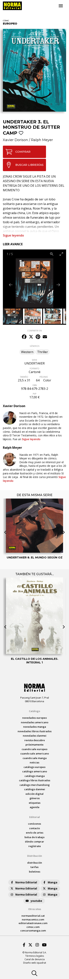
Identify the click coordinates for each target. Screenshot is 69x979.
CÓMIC (6, 20)
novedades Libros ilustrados (35, 731)
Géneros (35, 798)
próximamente (34, 744)
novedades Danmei (34, 735)
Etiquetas (34, 802)
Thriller (42, 352)
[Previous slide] (11, 284)
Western (27, 352)
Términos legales (34, 956)
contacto (34, 828)
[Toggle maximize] (61, 253)
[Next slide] (58, 284)
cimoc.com (32, 927)
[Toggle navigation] (60, 6)
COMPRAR (22, 151)
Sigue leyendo (13, 235)
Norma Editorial (26, 882)
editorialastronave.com (33, 923)
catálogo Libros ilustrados (34, 780)
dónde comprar (34, 841)
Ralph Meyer (42, 140)
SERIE (34, 360)
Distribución (34, 856)
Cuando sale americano (34, 753)
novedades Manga (34, 726)
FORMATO (34, 368)
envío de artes (34, 832)
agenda (34, 807)
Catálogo (34, 711)
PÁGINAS (43, 377)
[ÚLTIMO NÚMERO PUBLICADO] (34, 515)
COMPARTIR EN (34, 330)
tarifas (34, 867)
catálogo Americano (34, 771)
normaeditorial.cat (33, 915)
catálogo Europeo (34, 767)
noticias (34, 762)
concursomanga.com (33, 930)
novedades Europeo (34, 717)
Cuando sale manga (35, 758)
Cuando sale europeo (34, 749)
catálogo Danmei (34, 789)
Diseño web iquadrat (34, 962)
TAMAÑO (24, 377)
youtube (36, 901)
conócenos (34, 823)
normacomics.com (33, 919)
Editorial (34, 817)
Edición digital (34, 794)
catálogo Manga (35, 776)
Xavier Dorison (15, 140)
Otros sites (34, 909)
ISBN (34, 385)
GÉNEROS (34, 346)
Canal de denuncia (35, 959)
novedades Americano (34, 722)
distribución (34, 862)
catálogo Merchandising (35, 785)
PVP (34, 393)
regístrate (34, 846)
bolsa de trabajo (34, 837)
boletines (34, 871)
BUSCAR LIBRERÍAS (29, 165)
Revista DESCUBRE (34, 740)
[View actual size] (52, 253)
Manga (52, 882)
